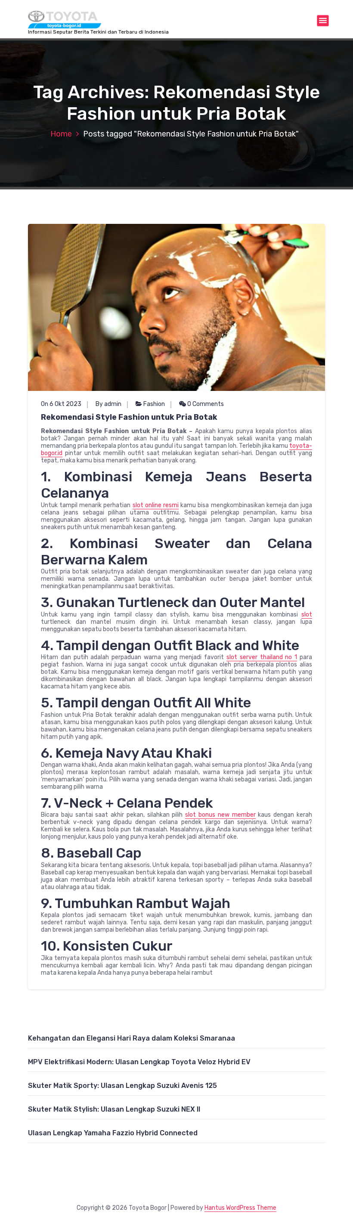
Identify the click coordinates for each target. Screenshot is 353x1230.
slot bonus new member (220, 814)
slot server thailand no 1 (261, 657)
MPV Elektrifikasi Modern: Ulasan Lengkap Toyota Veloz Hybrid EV (139, 1062)
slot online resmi (156, 505)
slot (306, 614)
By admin (108, 404)
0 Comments (205, 404)
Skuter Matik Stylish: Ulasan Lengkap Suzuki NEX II (114, 1109)
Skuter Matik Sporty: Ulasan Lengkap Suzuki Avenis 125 (122, 1085)
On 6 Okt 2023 (61, 404)
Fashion (154, 404)
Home (61, 134)
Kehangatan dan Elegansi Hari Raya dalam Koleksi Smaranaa (131, 1038)
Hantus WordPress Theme (240, 1207)
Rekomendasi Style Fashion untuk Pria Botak (129, 417)
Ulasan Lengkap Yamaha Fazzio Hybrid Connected (113, 1133)
